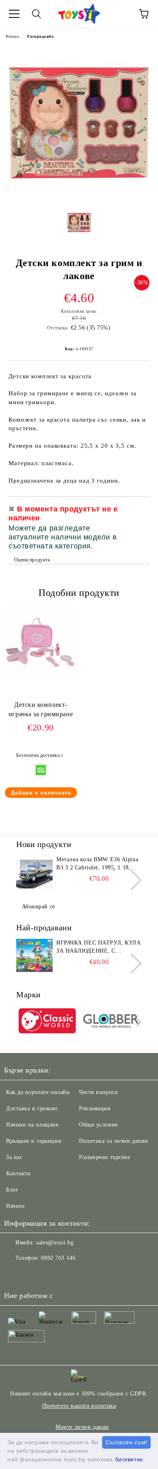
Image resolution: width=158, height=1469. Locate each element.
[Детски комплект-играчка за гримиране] (40, 677)
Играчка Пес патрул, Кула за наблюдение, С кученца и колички (98, 947)
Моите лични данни (82, 1427)
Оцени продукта (32, 560)
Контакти (18, 1173)
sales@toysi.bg (54, 1242)
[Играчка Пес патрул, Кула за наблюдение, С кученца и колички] (34, 957)
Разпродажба (40, 36)
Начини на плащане (32, 1125)
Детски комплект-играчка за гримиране (41, 709)
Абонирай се (38, 907)
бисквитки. (130, 1459)
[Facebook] (14, 1274)
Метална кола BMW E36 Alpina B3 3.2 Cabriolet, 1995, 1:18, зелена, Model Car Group (97, 864)
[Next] (131, 880)
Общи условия (98, 1125)
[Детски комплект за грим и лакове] (79, 197)
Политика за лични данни (113, 1141)
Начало (12, 36)
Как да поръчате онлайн (38, 1092)
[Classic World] (47, 1022)
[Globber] (111, 1022)
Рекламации (95, 1108)
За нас (14, 1157)
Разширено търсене (104, 1157)
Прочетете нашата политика (79, 1406)
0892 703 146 (58, 1258)
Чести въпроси (98, 1092)
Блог (12, 1190)
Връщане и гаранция (33, 1141)
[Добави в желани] (138, 510)
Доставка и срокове (32, 1108)
